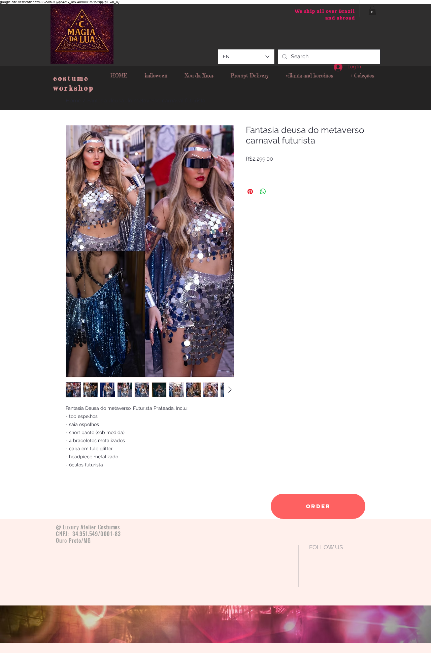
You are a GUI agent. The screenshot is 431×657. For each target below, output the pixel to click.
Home (73, 100)
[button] (372, 10)
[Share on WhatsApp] (263, 192)
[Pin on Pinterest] (250, 192)
